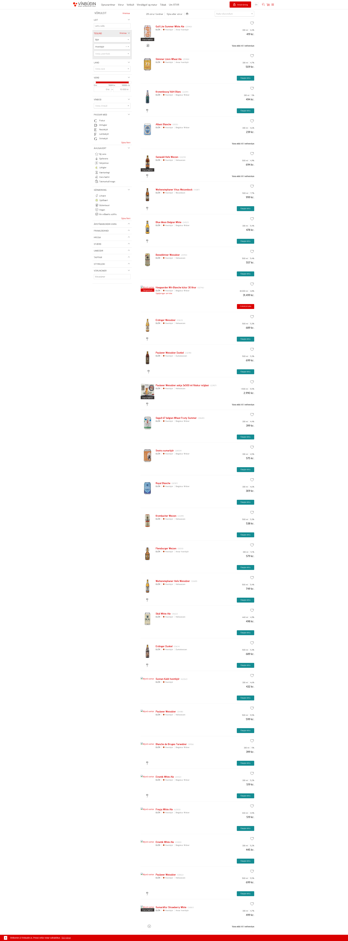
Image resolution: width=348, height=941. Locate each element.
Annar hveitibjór (182, 29)
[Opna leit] (263, 5)
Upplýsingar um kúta (164, 293)
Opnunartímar (108, 4)
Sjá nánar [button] (66, 938)
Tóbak (163, 4)
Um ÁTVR (174, 4)
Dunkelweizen (181, 356)
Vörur (121, 4)
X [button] (5, 938)
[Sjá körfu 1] (268, 5)
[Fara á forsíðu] (84, 4)
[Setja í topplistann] (252, 23)
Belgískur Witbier (183, 95)
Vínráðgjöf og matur (147, 4)
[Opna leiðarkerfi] (272, 5)
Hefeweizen (180, 160)
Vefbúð (130, 4)
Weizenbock (180, 193)
